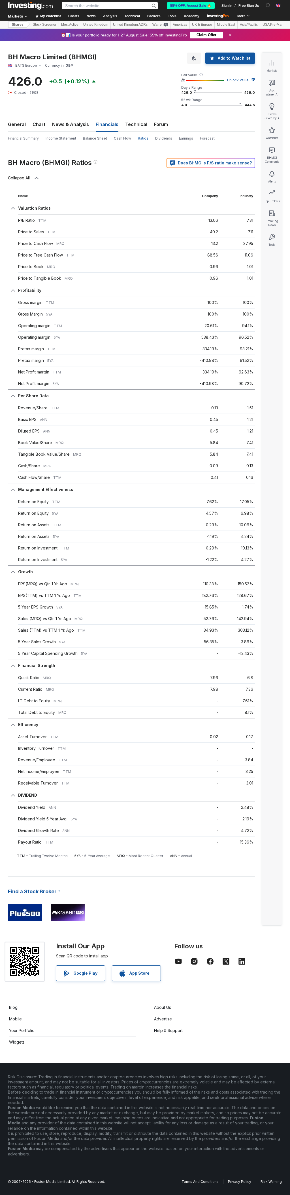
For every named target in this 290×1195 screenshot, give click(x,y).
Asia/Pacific (249, 25)
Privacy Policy (239, 1181)
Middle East (226, 25)
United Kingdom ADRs (130, 25)
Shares (18, 25)
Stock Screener (44, 25)
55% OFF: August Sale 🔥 (190, 6)
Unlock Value (238, 80)
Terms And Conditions (200, 1181)
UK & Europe (202, 25)
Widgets (17, 1042)
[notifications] (268, 5)
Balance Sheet (95, 138)
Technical (136, 124)
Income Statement (61, 138)
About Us (162, 1007)
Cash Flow (122, 138)
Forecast (207, 138)
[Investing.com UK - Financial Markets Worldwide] (30, 6)
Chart (39, 124)
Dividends (163, 138)
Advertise (163, 1018)
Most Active (69, 25)
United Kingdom (95, 25)
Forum (161, 124)
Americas (180, 25)
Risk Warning (271, 1181)
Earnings (186, 138)
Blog (13, 1007)
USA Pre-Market (275, 25)
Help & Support (168, 1030)
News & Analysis (70, 124)
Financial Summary (23, 138)
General (17, 124)
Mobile (15, 1018)
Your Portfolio (22, 1030)
